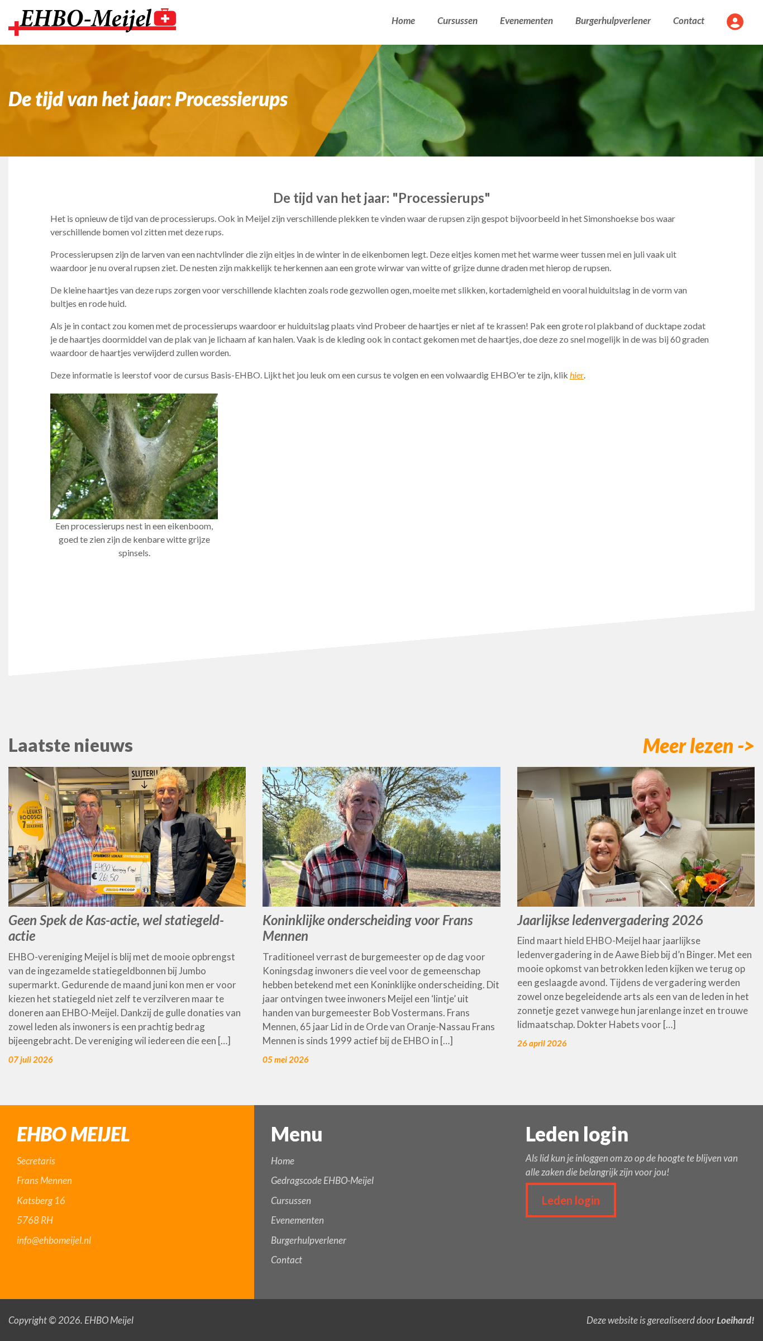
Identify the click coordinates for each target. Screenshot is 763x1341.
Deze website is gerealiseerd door (670, 1320)
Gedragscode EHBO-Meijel (322, 1180)
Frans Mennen (44, 1180)
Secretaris (36, 1161)
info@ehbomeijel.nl (54, 1240)
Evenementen (526, 20)
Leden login (571, 1200)
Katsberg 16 (41, 1200)
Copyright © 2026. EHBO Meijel (70, 1320)
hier (577, 374)
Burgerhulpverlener (613, 20)
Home (403, 20)
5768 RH (35, 1220)
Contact (688, 20)
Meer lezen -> (699, 745)
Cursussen (457, 20)
